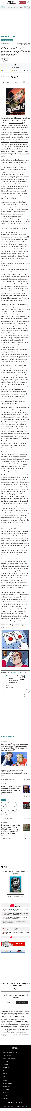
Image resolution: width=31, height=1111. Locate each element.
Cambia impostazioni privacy (10, 1058)
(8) (29, 838)
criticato (19, 443)
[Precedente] (3, 691)
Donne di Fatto (8, 37)
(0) (29, 818)
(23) (29, 796)
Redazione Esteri (6, 818)
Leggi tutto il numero (15, 896)
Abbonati (22, 2)
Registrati (22, 1002)
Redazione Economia (7, 779)
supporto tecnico (22, 1034)
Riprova (16, 1040)
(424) (12, 687)
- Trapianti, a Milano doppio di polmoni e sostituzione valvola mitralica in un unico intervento (15, 918)
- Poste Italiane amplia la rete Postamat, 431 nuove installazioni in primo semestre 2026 (14, 929)
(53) (29, 779)
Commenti (6, 76)
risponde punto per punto (9, 436)
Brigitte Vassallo (6, 169)
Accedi (9, 1002)
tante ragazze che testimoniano (18, 477)
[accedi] (28, 2)
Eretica (7, 58)
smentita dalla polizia (8, 151)
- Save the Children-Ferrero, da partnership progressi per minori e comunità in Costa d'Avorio (15, 910)
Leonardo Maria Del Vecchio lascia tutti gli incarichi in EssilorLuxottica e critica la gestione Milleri (11, 789)
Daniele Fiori (5, 838)
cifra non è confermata (16, 123)
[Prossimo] (28, 691)
